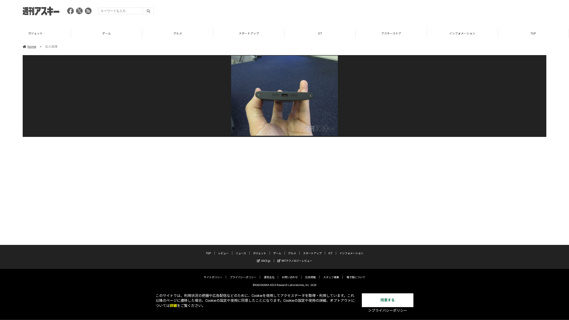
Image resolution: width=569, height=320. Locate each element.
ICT (320, 33)
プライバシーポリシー (243, 277)
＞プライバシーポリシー (387, 310)
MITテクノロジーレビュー (297, 260)
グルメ (177, 33)
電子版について (356, 277)
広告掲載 (310, 277)
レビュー (223, 253)
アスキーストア (391, 33)
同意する (388, 300)
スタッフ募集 (331, 277)
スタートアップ (249, 33)
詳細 (173, 306)
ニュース (241, 253)
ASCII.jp (265, 260)
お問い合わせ (290, 277)
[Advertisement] (465, 12)
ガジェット (35, 33)
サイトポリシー (213, 277)
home (31, 46)
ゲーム (106, 33)
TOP (533, 33)
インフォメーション (462, 33)
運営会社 (269, 277)
